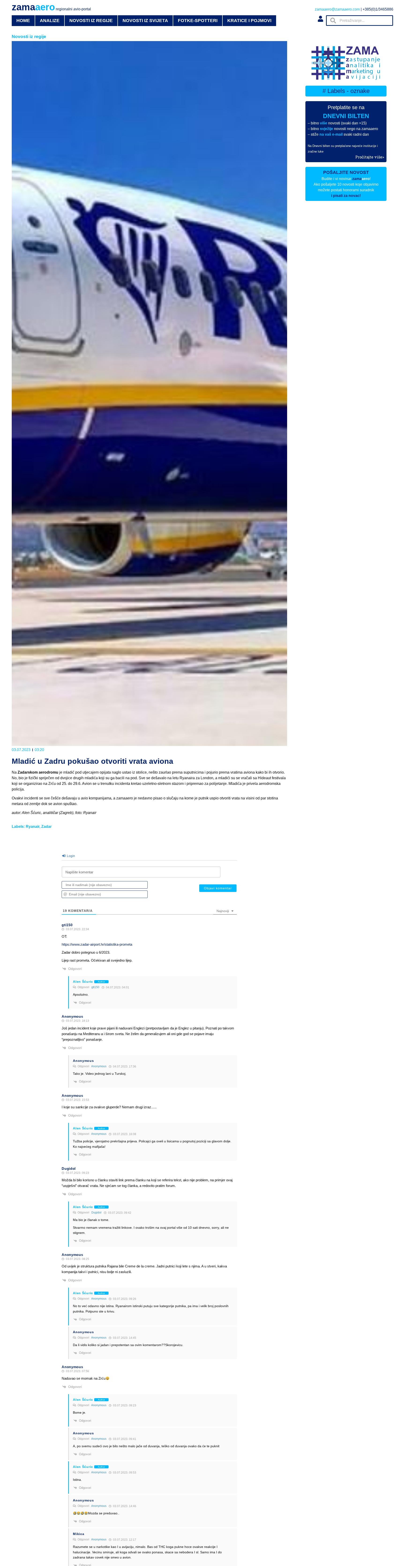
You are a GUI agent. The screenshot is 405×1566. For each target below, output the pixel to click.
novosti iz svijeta (145, 20)
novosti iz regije (91, 20)
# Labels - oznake (346, 91)
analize (50, 20)
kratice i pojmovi (249, 20)
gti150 (95, 987)
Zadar (46, 827)
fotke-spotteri (198, 20)
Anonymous (98, 1066)
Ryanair (32, 827)
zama (51, 7)
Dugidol (96, 1212)
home (23, 20)
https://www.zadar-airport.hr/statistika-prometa (97, 944)
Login (70, 856)
